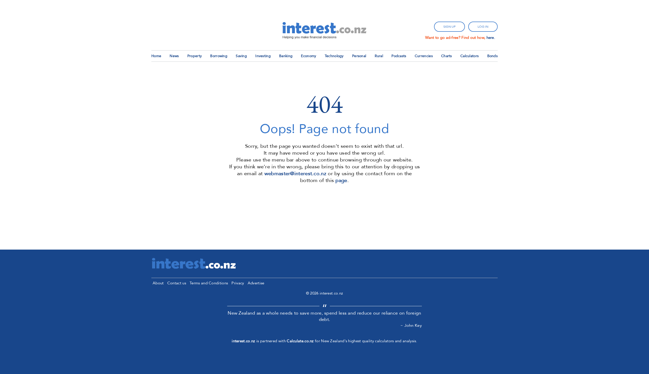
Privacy (237, 283)
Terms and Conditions (209, 283)
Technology (334, 56)
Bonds (492, 56)
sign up (449, 27)
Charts (446, 56)
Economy (308, 56)
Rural (379, 56)
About (158, 283)
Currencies (424, 56)
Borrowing (218, 56)
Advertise (256, 283)
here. (490, 37)
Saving (241, 56)
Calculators (469, 56)
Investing (263, 56)
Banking (286, 56)
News (174, 56)
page (341, 180)
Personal (359, 56)
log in (483, 27)
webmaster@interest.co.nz (295, 173)
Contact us (176, 283)
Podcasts (398, 56)
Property (194, 56)
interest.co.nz (243, 341)
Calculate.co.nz (300, 341)
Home (156, 56)
